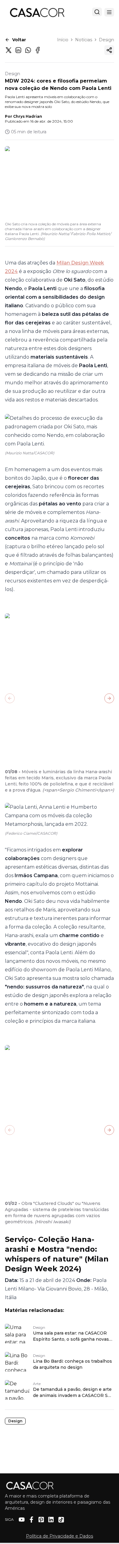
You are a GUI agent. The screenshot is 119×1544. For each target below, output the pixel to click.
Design (106, 39)
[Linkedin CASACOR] (51, 1519)
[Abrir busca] (97, 12)
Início (62, 39)
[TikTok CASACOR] (61, 1519)
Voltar (19, 39)
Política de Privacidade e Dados (59, 1536)
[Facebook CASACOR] (31, 1519)
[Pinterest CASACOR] (41, 1519)
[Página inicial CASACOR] (37, 12)
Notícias (83, 39)
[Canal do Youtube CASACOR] (22, 1519)
